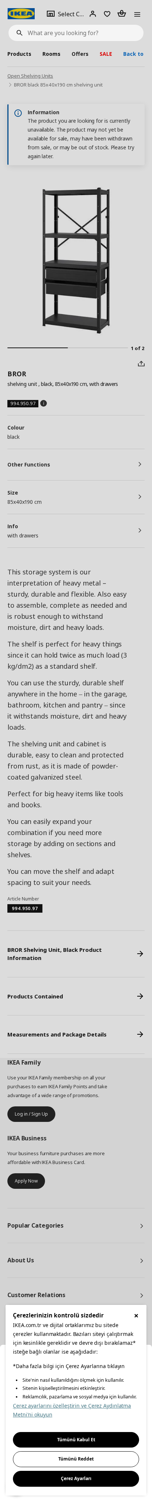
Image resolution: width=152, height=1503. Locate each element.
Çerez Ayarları (76, 1478)
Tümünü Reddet (76, 1459)
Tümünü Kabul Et (76, 1439)
